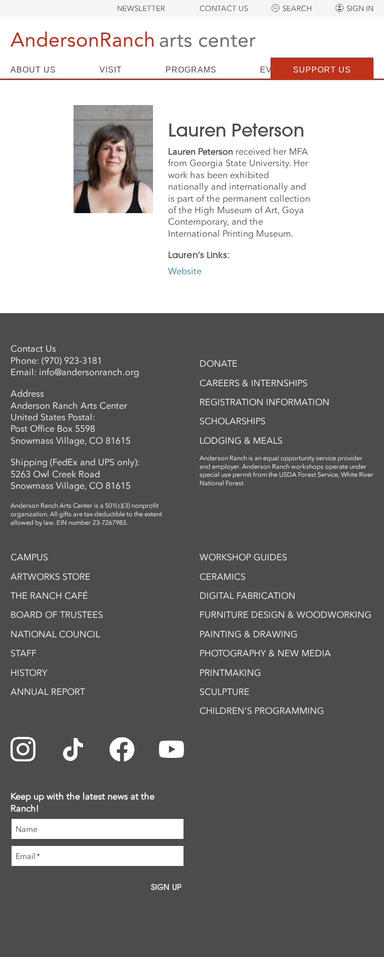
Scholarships (233, 421)
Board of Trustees (56, 614)
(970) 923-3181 (72, 360)
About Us (33, 70)
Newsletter (141, 8)
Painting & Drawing (249, 634)
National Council (55, 634)
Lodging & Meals (241, 440)
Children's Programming (262, 710)
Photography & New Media (265, 653)
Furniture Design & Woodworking (286, 614)
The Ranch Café (49, 595)
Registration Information (265, 402)
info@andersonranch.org (89, 372)
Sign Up (166, 887)
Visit (111, 70)
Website (185, 271)
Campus (29, 557)
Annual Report (47, 691)
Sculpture (225, 691)
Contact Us (224, 8)
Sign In (360, 8)
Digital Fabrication (248, 595)
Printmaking (230, 672)
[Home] (133, 41)
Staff (23, 653)
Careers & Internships (254, 383)
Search (297, 8)
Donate (219, 363)
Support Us (322, 70)
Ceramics (223, 576)
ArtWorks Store (50, 576)
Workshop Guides (243, 557)
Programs (191, 70)
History (29, 672)
